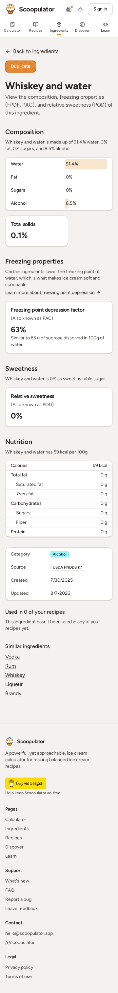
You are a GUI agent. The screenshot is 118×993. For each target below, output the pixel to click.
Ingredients (17, 828)
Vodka (12, 657)
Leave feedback (21, 908)
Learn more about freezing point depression (50, 292)
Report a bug (18, 899)
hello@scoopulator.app (29, 933)
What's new (17, 881)
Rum (10, 666)
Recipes (13, 838)
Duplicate (20, 66)
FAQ (9, 890)
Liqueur (14, 684)
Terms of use (18, 976)
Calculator (15, 819)
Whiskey (15, 675)
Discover (14, 847)
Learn (11, 856)
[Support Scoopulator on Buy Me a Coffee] (25, 783)
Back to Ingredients (35, 51)
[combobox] (81, 9)
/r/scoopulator (20, 942)
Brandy (13, 693)
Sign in (100, 9)
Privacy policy (19, 967)
